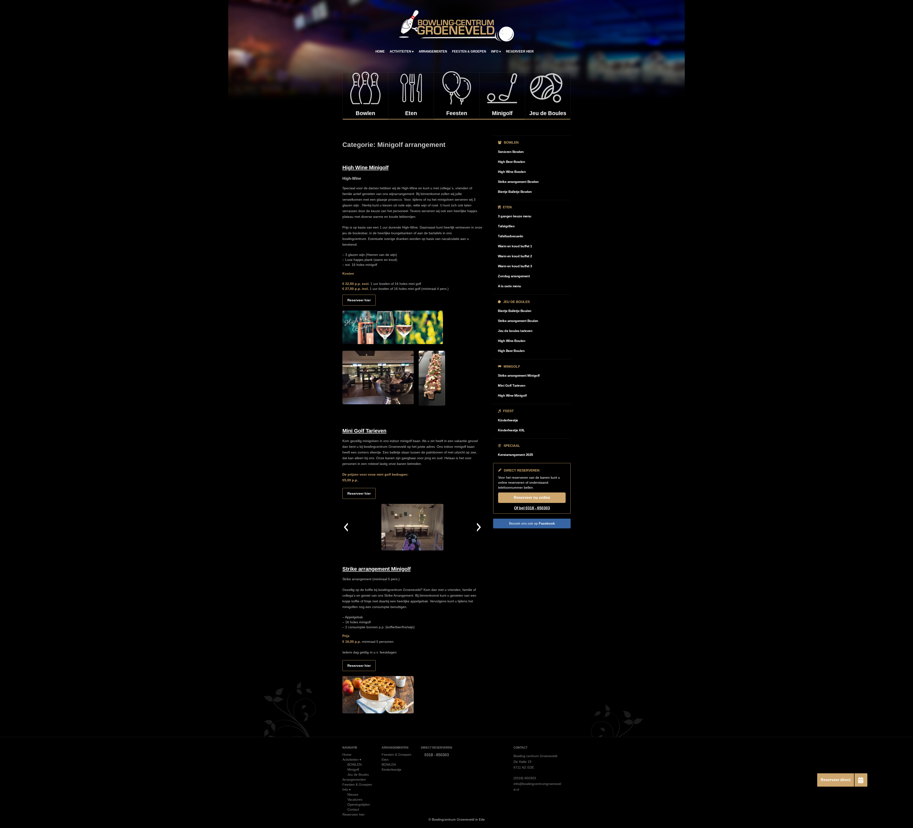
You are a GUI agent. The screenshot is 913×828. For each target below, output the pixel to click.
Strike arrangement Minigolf (376, 569)
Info (494, 51)
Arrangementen (433, 51)
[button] (346, 527)
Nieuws (352, 794)
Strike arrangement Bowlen (518, 182)
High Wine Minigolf (365, 167)
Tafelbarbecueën (510, 236)
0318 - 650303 (436, 755)
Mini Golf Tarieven (364, 431)
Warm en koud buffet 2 (515, 256)
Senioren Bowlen (511, 152)
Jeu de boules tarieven (515, 331)
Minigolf (353, 769)
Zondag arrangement (514, 276)
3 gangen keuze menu (514, 216)
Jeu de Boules (358, 774)
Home (380, 51)
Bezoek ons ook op (532, 523)
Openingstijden (358, 804)
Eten (385, 759)
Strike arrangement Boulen (518, 321)
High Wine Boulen (511, 341)
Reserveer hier (520, 51)
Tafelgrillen (506, 226)
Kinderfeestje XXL (511, 430)
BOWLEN (354, 764)
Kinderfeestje (508, 420)
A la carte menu (509, 286)
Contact (353, 809)
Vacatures (354, 799)
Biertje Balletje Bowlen (515, 192)
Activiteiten (400, 51)
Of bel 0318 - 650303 (532, 508)
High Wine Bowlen (512, 172)
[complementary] (365, 96)
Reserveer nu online (532, 498)
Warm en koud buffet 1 (515, 246)
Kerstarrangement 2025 (515, 455)
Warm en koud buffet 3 (515, 266)
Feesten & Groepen (469, 51)
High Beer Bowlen (511, 162)
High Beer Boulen (511, 351)
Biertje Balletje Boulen (514, 311)
